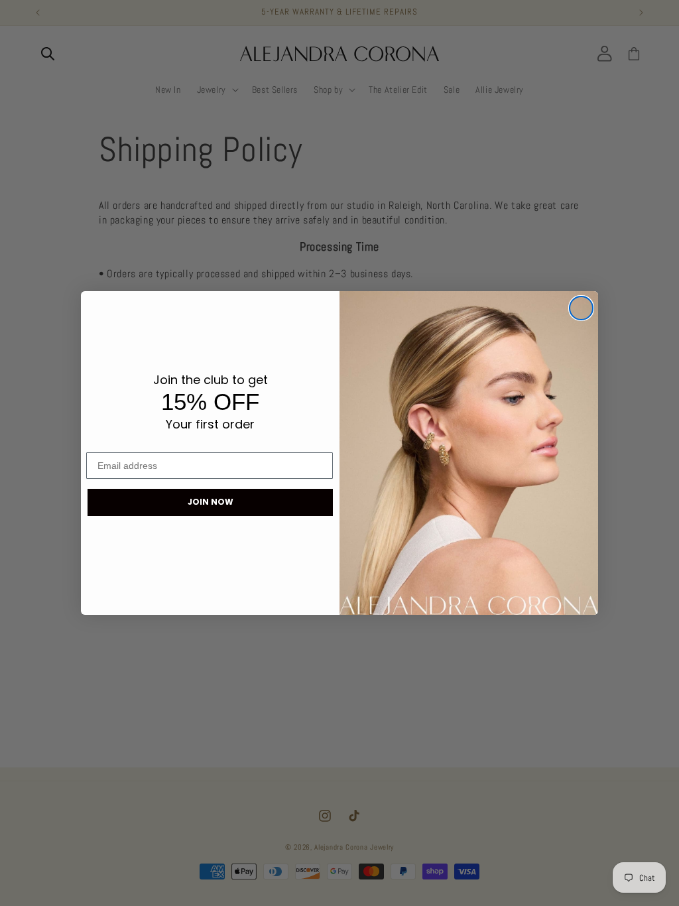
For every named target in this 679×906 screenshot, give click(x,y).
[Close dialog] (581, 308)
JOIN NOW (210, 501)
